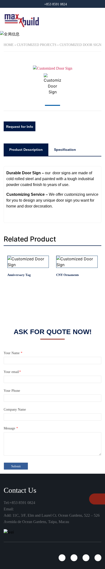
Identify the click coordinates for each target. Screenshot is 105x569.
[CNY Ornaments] (77, 262)
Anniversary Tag (19, 275)
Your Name (13, 353)
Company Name (15, 409)
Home (9, 45)
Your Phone (12, 391)
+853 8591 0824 (55, 4)
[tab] (26, 149)
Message (11, 428)
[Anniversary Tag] (28, 262)
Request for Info (19, 127)
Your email (12, 372)
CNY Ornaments (67, 275)
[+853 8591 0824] (95, 499)
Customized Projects (36, 45)
